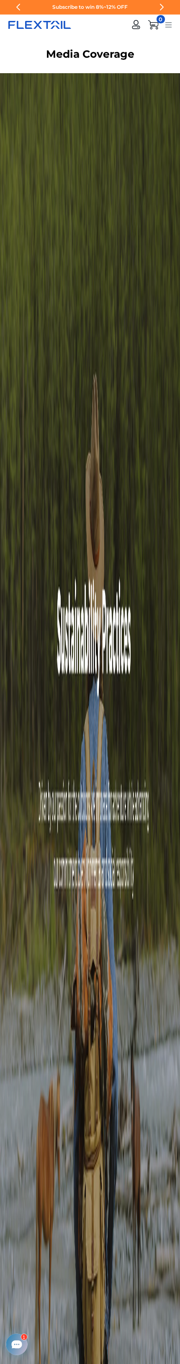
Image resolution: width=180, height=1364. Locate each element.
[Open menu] (168, 24)
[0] (153, 24)
